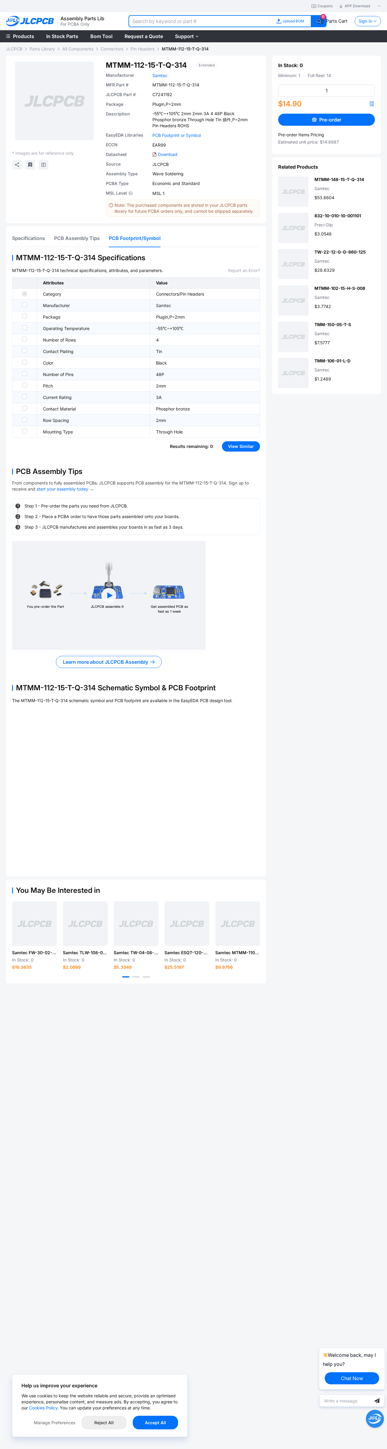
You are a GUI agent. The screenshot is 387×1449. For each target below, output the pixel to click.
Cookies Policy (43, 1407)
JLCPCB (14, 48)
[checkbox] (24, 293)
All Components (77, 48)
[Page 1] (125, 976)
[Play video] (108, 595)
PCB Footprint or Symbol (176, 135)
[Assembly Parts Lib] (30, 21)
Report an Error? (244, 270)
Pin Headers (142, 48)
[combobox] (198, 21)
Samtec (159, 75)
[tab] (28, 238)
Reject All (104, 1422)
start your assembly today (62, 488)
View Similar (241, 446)
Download (167, 154)
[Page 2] (136, 976)
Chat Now (352, 1378)
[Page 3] (146, 976)
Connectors (112, 48)
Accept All (155, 1422)
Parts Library (42, 48)
